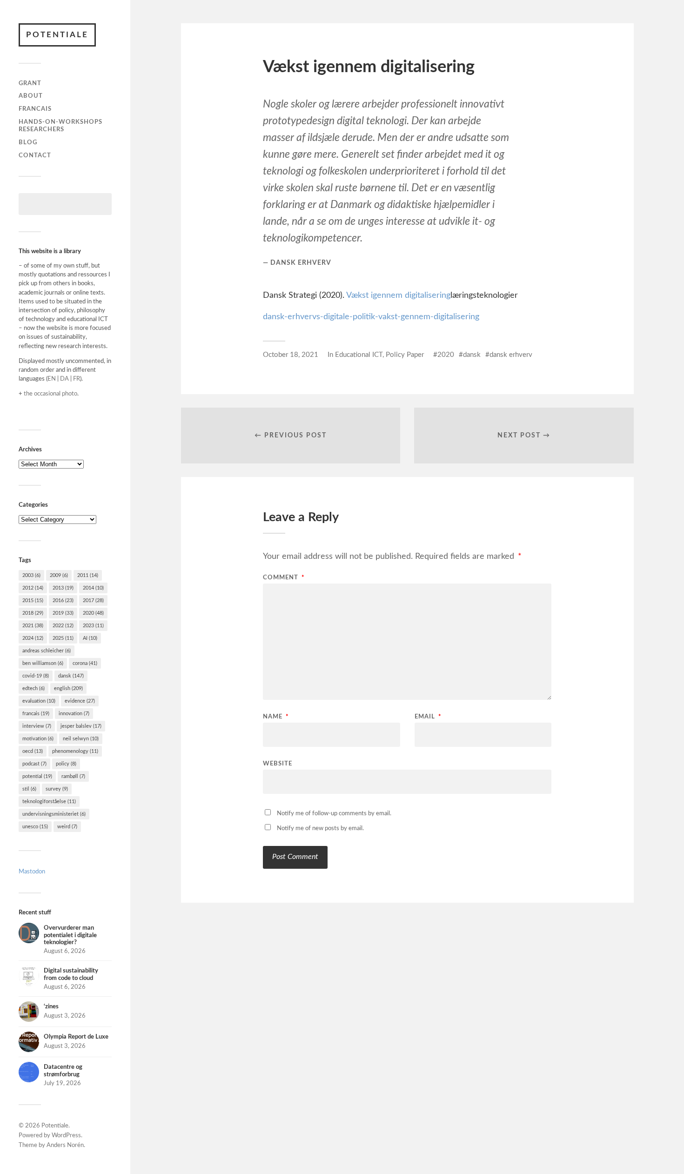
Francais (35, 109)
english (68, 688)
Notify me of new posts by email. (320, 828)
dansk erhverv (511, 354)
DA (64, 379)
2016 (63, 600)
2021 (32, 625)
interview (36, 726)
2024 (32, 638)
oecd (32, 751)
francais (35, 713)
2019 (63, 613)
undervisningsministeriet (54, 814)
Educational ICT (358, 354)
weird (67, 826)
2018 (32, 613)
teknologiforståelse (49, 801)
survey (57, 789)
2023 (93, 625)
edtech (33, 688)
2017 (93, 600)
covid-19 (35, 675)
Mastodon (32, 871)
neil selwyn (81, 738)
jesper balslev (80, 726)
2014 (93, 587)
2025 (63, 638)
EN (51, 379)
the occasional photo (50, 393)
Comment (284, 578)
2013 (63, 587)
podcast (34, 763)
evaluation (38, 701)
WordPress (66, 1136)
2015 (32, 600)
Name (276, 717)
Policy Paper (405, 354)
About (31, 96)
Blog (28, 142)
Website (277, 764)
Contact (35, 155)
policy (66, 763)
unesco (35, 826)
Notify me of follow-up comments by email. (334, 814)
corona (85, 663)
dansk (71, 675)
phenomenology (75, 751)
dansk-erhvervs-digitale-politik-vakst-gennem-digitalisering (371, 317)
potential (37, 776)
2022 (63, 625)
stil (29, 789)
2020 (93, 613)
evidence (80, 701)
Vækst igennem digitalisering (398, 295)
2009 (59, 575)
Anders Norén (65, 1145)
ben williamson (42, 663)
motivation (38, 738)
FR (76, 379)
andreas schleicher (46, 650)
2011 (87, 575)
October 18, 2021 (290, 354)
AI (90, 638)
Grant (30, 83)
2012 (32, 587)
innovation (74, 713)
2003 (31, 575)
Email (428, 717)
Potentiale (57, 35)
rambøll (73, 776)
